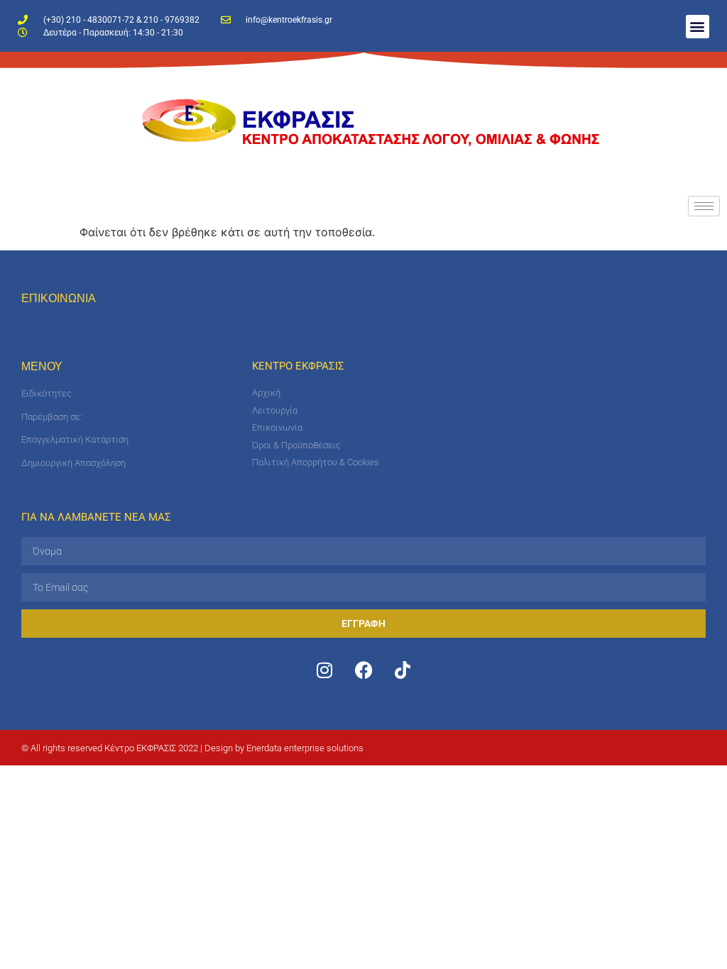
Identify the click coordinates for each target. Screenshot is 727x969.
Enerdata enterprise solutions (305, 748)
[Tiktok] (402, 669)
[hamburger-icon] (704, 206)
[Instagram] (324, 669)
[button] (697, 26)
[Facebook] (363, 669)
